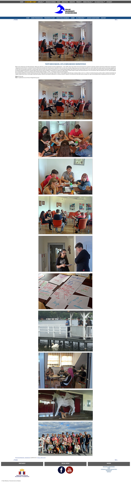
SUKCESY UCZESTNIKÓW (93, 18)
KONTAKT (103, 18)
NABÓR (73, 18)
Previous (15, 19)
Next (116, 19)
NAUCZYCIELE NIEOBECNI (62, 18)
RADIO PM (72, 2)
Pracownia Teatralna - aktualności (22, 457)
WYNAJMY (109, 2)
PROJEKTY (79, 2)
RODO (109, 468)
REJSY (58, 2)
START (21, 2)
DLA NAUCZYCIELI (99, 2)
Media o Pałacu (87, 2)
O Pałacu (40, 2)
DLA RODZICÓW (80, 18)
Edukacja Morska (51, 2)
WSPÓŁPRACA (109, 470)
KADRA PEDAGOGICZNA (37, 18)
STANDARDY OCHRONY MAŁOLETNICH (109, 469)
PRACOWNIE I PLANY (49, 18)
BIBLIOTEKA (65, 2)
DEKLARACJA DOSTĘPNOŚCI (109, 466)
